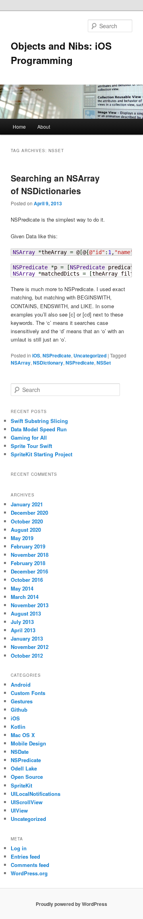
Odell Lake (24, 768)
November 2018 (29, 554)
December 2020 (29, 512)
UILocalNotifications (35, 793)
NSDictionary (48, 362)
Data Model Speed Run (39, 429)
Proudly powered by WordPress (71, 903)
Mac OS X (23, 735)
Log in (19, 848)
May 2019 (22, 538)
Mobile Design (28, 743)
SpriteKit (21, 785)
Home (19, 126)
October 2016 (27, 579)
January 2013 (27, 638)
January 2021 (27, 504)
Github (19, 709)
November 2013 (29, 605)
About (43, 126)
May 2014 (22, 588)
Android (21, 684)
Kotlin (18, 726)
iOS (36, 355)
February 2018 (28, 563)
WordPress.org (29, 873)
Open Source (27, 776)
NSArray (21, 362)
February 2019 (28, 546)
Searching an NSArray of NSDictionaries (55, 184)
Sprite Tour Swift (31, 446)
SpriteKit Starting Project (41, 454)
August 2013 (26, 613)
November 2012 (29, 647)
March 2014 (25, 596)
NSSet (104, 362)
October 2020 (27, 521)
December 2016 (29, 571)
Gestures (22, 701)
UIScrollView (27, 802)
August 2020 (26, 529)
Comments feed (30, 865)
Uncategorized (89, 355)
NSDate (20, 751)
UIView (19, 810)
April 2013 (23, 630)
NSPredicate (57, 355)
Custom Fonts (28, 693)
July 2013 (22, 622)
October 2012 (27, 655)
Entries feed (25, 856)
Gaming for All (29, 437)
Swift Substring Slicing (39, 421)
